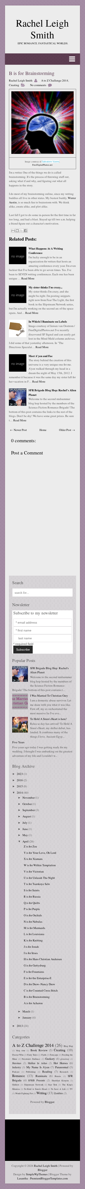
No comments (38, 85)
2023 (20, 774)
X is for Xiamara (33, 859)
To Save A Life (58, 1088)
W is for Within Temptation (40, 865)
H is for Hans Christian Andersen (43, 959)
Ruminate (41, 1076)
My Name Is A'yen (37, 1067)
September (29, 810)
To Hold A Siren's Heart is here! (48, 719)
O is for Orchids (33, 915)
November (28, 797)
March (26, 1011)
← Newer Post (18, 430)
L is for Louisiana (34, 934)
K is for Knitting (33, 940)
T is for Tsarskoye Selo (37, 884)
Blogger (49, 1102)
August (27, 816)
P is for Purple (32, 909)
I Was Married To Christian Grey (49, 695)
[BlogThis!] (17, 230)
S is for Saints (31, 890)
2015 (20, 786)
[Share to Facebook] (25, 230)
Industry (16, 1067)
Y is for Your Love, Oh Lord (40, 853)
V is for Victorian (34, 871)
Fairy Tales (32, 1054)
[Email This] (13, 230)
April (25, 841)
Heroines (16, 1063)
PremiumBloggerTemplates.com (49, 1178)
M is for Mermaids (34, 928)
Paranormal (61, 1067)
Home (42, 430)
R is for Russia (32, 896)
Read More (27, 278)
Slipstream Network (33, 1084)
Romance (18, 1075)
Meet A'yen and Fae (41, 356)
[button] (42, 59)
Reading (47, 1071)
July (25, 823)
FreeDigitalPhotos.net (42, 164)
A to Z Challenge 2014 (54, 80)
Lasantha (22, 1178)
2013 (20, 1026)
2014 (20, 792)
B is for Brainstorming (31, 73)
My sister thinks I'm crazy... (45, 287)
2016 (20, 780)
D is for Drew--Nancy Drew (39, 984)
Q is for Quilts (32, 903)
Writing (41, 1093)
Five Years (18, 742)
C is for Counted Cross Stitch (41, 990)
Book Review (39, 1050)
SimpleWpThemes (37, 1174)
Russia (58, 1076)
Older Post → (67, 430)
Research (64, 1071)
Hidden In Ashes (37, 1063)
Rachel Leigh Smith (42, 28)
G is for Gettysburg (35, 965)
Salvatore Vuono (50, 161)
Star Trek (52, 1084)
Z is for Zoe (30, 846)
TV (71, 1088)
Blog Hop (68, 1046)
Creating (14, 85)
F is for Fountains (34, 972)
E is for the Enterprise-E (37, 978)
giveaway (64, 1058)
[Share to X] (21, 230)
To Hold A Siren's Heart (35, 1088)
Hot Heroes (61, 1063)
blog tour (20, 1050)
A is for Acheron (33, 1003)
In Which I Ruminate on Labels (48, 321)
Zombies (58, 1093)
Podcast (15, 1071)
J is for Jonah (31, 947)
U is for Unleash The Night (39, 878)
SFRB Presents (36, 1080)
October (27, 804)
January (27, 1017)
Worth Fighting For (24, 1093)
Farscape (54, 1054)
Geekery (50, 1059)
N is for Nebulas (33, 922)
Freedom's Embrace (31, 1058)
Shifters (15, 1084)
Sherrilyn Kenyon (60, 1080)
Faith (43, 1054)
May (25, 835)
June (25, 829)
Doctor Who (18, 1054)
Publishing (31, 1071)
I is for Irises (31, 953)
